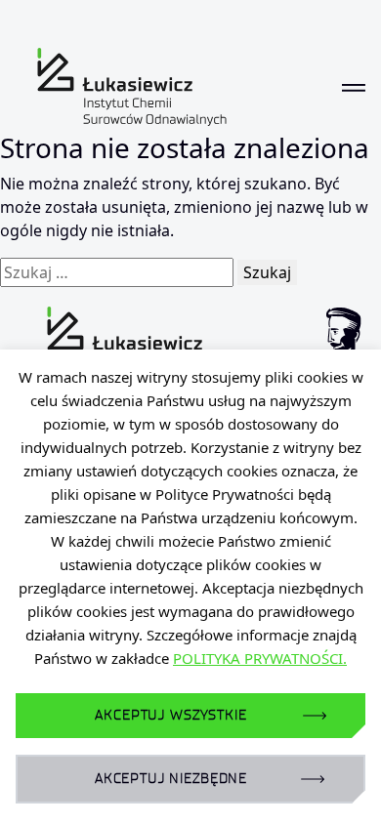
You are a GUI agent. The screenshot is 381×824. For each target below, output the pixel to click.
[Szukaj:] (116, 272)
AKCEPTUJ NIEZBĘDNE (171, 778)
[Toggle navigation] (353, 87)
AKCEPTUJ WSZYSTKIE (170, 715)
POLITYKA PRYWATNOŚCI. (260, 658)
